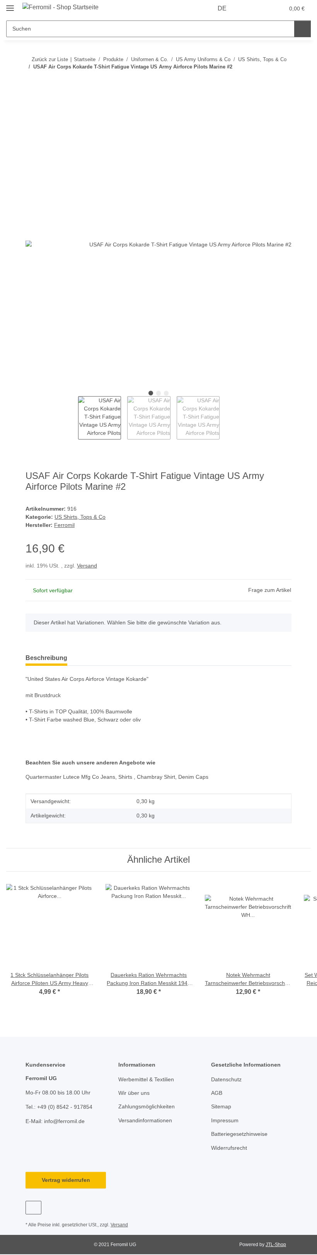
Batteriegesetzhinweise (239, 1134)
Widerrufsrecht (229, 1148)
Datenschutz (226, 1079)
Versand (87, 566)
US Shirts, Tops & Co (80, 517)
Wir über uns (134, 1093)
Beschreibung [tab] (46, 658)
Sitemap (221, 1106)
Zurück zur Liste (50, 59)
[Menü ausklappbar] (10, 5)
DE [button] (222, 8)
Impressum (225, 1120)
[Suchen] (302, 29)
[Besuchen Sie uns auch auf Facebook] (33, 1207)
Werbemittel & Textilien (146, 1079)
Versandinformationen (145, 1120)
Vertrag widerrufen (66, 1180)
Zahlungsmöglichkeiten (146, 1106)
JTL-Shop (276, 1244)
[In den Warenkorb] (32, 107)
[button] (247, 8)
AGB (216, 1093)
